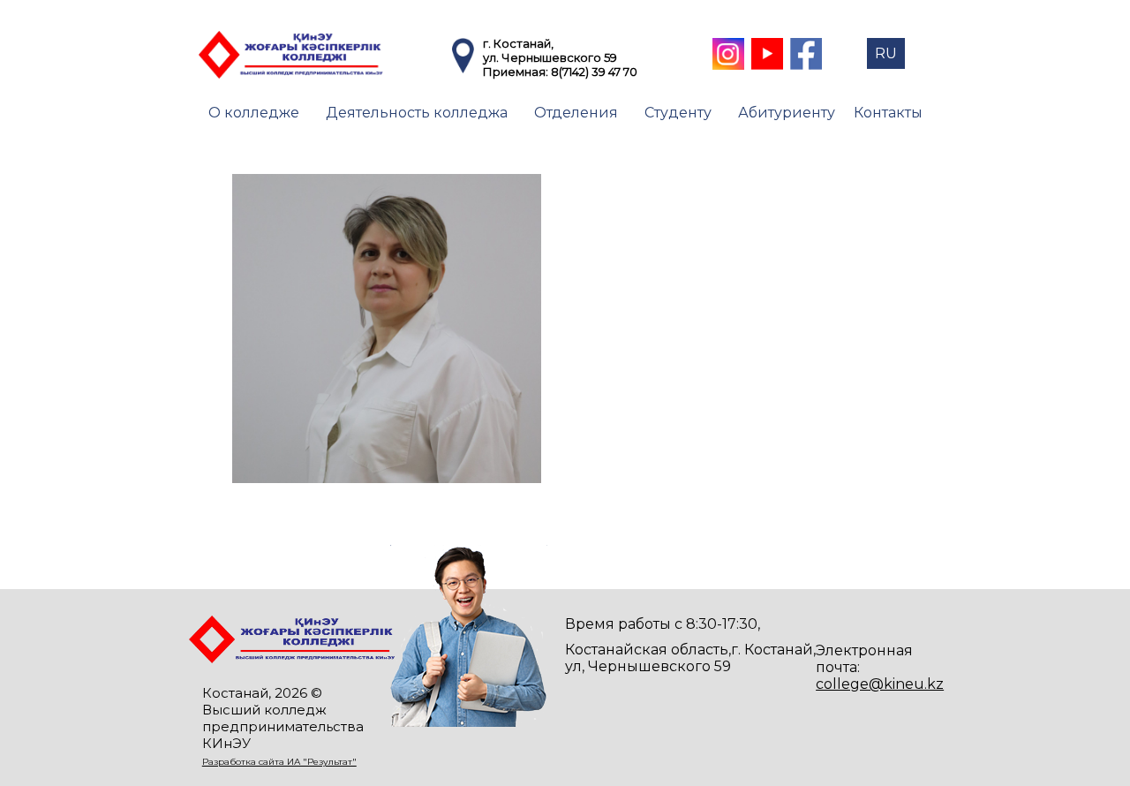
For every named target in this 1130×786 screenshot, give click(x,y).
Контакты (888, 112)
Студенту (678, 112)
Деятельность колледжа (417, 112)
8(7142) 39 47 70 (594, 71)
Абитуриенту (786, 112)
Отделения (576, 112)
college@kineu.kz (880, 684)
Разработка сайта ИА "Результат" (279, 761)
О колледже (253, 112)
